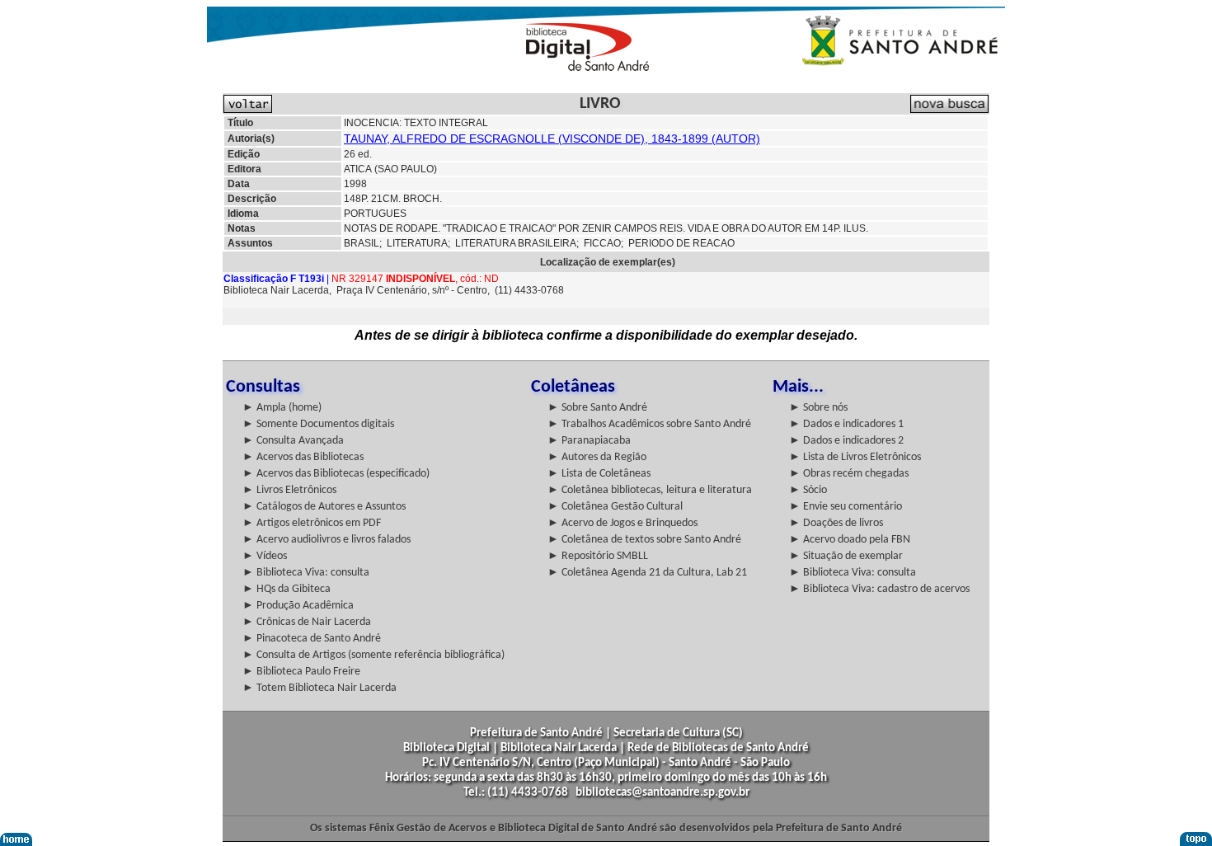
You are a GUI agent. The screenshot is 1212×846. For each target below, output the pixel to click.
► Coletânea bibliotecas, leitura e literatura (649, 490)
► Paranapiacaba (589, 441)
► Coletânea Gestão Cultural (615, 507)
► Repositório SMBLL (597, 556)
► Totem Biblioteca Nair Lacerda (319, 688)
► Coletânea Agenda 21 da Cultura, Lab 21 (647, 572)
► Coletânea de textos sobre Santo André (644, 539)
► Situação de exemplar (846, 556)
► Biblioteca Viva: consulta (305, 572)
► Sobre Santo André (597, 408)
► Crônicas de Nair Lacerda (306, 622)
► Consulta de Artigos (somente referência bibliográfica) (373, 655)
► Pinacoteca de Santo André (311, 638)
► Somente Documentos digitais (318, 424)
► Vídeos (264, 556)
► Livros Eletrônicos (289, 490)
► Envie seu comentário (845, 507)
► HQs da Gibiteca (286, 589)
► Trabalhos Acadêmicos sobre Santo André (649, 424)
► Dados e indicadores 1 (846, 424)
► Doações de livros (836, 523)
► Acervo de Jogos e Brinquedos (622, 523)
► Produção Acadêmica (298, 605)
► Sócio (808, 490)
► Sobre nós (818, 408)
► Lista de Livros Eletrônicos (855, 457)
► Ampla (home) (282, 408)
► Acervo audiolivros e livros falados (326, 539)
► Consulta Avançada (293, 441)
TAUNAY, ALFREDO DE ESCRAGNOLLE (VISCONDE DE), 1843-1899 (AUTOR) (552, 138)
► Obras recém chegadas (849, 474)
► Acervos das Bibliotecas (303, 457)
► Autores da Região (596, 457)
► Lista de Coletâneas (599, 474)
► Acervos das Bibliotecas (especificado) (336, 474)
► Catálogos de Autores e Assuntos (324, 507)
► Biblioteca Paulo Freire (301, 671)
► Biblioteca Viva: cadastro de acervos (879, 589)
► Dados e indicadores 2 (846, 441)
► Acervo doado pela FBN (849, 539)
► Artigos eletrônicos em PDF (311, 523)
